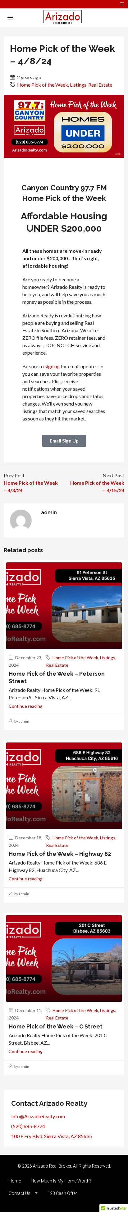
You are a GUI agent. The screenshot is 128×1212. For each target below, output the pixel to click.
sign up (52, 366)
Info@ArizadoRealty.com (38, 1116)
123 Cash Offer (62, 1193)
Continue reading (26, 706)
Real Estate (100, 85)
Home (15, 1180)
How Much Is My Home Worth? (61, 1180)
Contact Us (19, 1193)
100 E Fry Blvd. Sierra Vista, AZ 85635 (51, 1136)
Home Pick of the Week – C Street (56, 1026)
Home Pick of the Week (42, 85)
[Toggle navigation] (122, 4)
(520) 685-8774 (28, 1126)
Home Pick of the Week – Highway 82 (60, 854)
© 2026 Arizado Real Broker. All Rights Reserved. (64, 1166)
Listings (78, 85)
